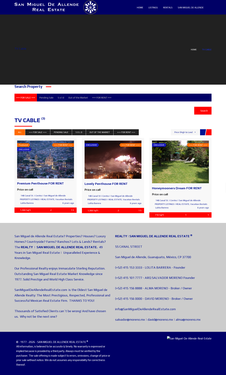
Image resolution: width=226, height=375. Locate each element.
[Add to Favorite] (46, 160)
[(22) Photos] (173, 162)
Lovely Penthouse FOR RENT (106, 184)
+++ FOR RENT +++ (101, 97)
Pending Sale (46, 97)
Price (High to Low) (183, 132)
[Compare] (53, 160)
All (20, 132)
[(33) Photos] (38, 160)
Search (204, 110)
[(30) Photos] (105, 160)
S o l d (61, 97)
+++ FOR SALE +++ (25, 97)
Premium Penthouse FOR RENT (40, 183)
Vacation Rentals (63, 199)
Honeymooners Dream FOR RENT (177, 188)
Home (194, 49)
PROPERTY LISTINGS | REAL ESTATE (37, 199)
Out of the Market (78, 97)
